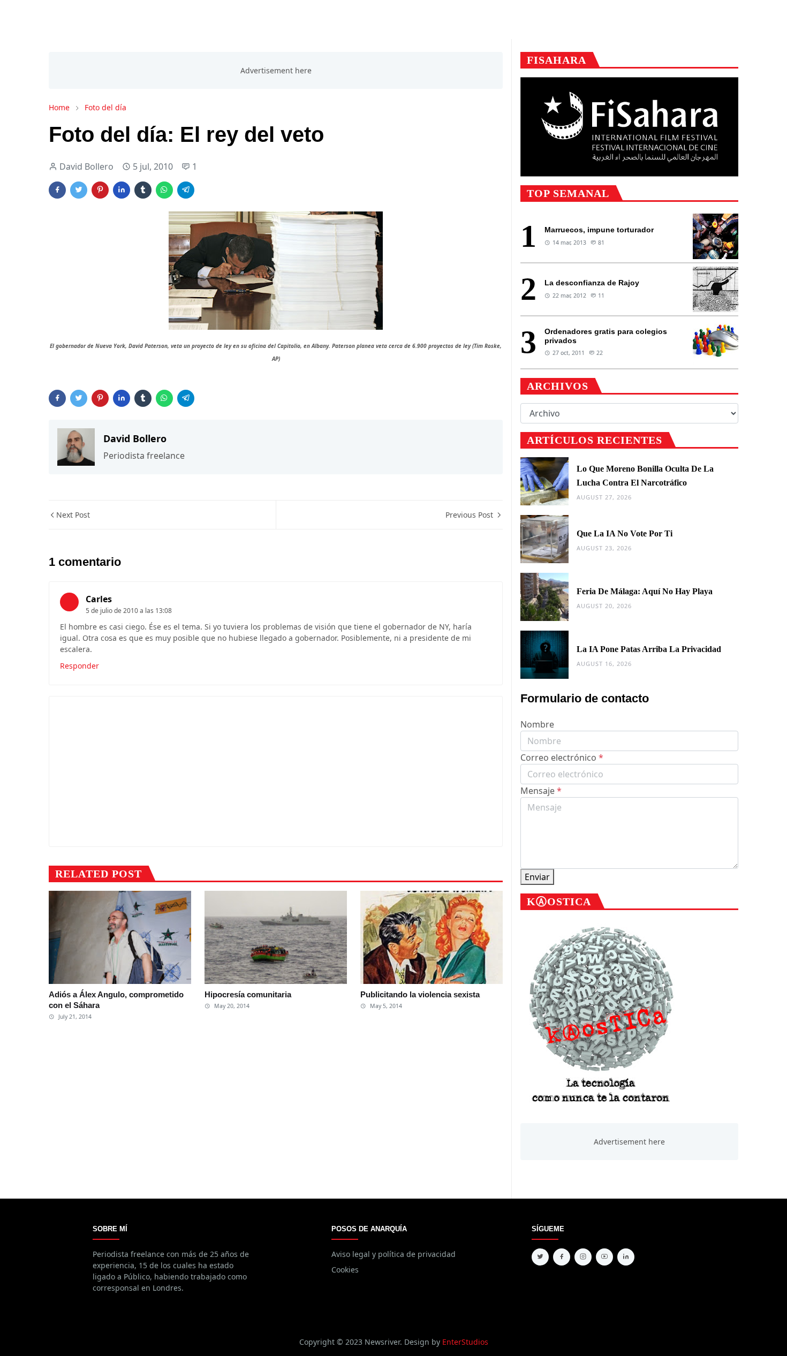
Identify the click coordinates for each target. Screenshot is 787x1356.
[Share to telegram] (185, 190)
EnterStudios (465, 1342)
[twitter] (540, 1257)
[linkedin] (625, 1257)
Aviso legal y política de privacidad (393, 1254)
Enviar (537, 877)
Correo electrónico (561, 757)
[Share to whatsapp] (164, 190)
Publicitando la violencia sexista (420, 994)
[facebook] (561, 1257)
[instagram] (583, 1257)
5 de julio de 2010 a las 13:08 (129, 610)
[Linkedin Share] (121, 190)
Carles (99, 599)
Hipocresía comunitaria (248, 994)
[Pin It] (100, 190)
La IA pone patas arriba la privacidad (649, 649)
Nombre (537, 724)
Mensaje (541, 791)
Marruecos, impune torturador (599, 229)
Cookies (345, 1269)
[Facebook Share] (57, 190)
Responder (79, 666)
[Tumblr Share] (143, 190)
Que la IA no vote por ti (624, 533)
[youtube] (604, 1257)
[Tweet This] (78, 190)
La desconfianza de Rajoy (591, 282)
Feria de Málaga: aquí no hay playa (645, 591)
